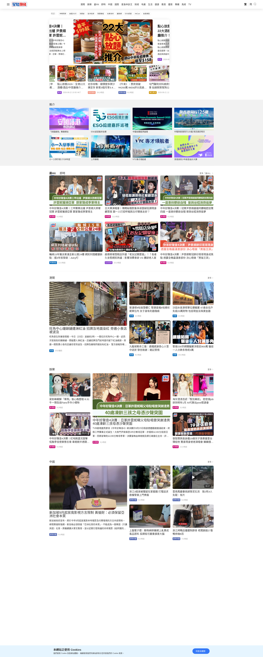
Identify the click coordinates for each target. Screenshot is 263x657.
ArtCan (137, 14)
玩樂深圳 (110, 14)
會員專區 (146, 14)
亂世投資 (91, 14)
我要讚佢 (100, 14)
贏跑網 (119, 14)
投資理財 (53, 92)
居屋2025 (72, 14)
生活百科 (108, 262)
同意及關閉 (200, 651)
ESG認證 (128, 14)
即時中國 (83, 92)
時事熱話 (53, 262)
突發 (51, 350)
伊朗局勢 (63, 14)
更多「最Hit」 (205, 173)
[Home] (19, 4)
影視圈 (52, 216)
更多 (209, 278)
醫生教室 (114, 92)
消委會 (82, 14)
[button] (167, 43)
